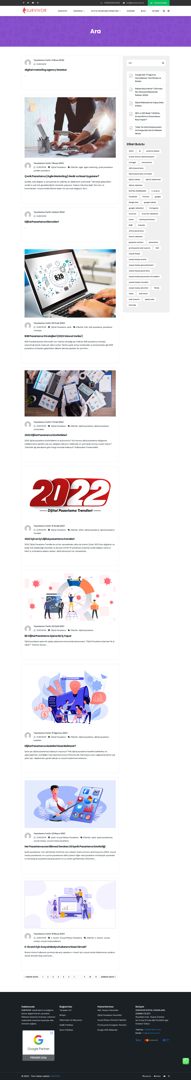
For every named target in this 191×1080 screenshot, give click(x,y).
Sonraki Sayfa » (108, 977)
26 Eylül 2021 (57, 626)
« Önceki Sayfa (31, 977)
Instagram (153, 208)
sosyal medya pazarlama (58, 841)
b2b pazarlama (95, 327)
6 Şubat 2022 (58, 212)
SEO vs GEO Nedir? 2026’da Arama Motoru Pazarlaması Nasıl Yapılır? (147, 116)
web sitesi (143, 294)
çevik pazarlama (105, 167)
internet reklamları (150, 214)
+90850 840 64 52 (152, 1030)
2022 (81, 530)
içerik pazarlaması (104, 837)
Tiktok (156, 288)
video (131, 294)
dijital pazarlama (86, 426)
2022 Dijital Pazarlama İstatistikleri (46, 435)
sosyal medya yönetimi (138, 288)
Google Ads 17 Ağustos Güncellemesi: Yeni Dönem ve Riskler (148, 78)
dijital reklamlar (136, 185)
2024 (131, 151)
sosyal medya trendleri (139, 282)
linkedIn (141, 225)
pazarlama (45, 170)
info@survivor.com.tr (151, 1033)
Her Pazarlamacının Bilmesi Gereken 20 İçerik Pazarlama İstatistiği (65, 846)
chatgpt (132, 162)
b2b (86, 327)
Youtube (132, 305)
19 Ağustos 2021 (59, 733)
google (158, 197)
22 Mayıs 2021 (58, 833)
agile (81, 167)
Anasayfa (62, 11)
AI (140, 151)
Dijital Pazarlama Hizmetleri (104, 11)
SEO (157, 248)
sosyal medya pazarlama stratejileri (144, 276)
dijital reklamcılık (153, 179)
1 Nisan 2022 (57, 163)
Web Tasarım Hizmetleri (107, 1010)
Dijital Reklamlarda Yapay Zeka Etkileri (149, 104)
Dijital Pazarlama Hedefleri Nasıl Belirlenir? (50, 746)
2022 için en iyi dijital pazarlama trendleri (49, 539)
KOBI (131, 225)
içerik (69, 327)
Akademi (131, 11)
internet (132, 214)
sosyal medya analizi (137, 259)
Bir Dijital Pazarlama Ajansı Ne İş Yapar (48, 636)
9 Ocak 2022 (57, 422)
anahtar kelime (152, 151)
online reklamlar (136, 237)
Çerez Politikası (66, 1030)
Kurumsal (78, 11)
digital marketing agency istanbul (46, 70)
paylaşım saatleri (136, 242)
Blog (143, 11)
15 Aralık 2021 (58, 526)
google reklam (150, 202)
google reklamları (136, 208)
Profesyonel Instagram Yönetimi (111, 1025)
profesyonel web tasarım (139, 248)
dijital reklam (134, 179)
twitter (28, 3)
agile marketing (90, 167)
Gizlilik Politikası (66, 1025)
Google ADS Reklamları (107, 1030)
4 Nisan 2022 (57, 60)
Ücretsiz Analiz (160, 3)
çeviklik (37, 170)
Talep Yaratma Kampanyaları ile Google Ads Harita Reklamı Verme (148, 130)
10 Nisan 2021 (58, 934)
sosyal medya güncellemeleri (141, 265)
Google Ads (133, 202)
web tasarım (134, 299)
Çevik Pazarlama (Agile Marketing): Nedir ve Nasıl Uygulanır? (62, 176)
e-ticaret (55, 938)
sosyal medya (40, 841)
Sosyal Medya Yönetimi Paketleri (111, 1020)
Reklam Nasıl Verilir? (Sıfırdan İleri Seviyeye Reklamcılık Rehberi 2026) (149, 92)
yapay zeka (149, 299)
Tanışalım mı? (66, 1010)
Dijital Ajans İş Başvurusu (71, 1020)
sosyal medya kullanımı (51, 941)
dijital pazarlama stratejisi (140, 174)
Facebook (133, 197)
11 (96, 977)
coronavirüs (146, 162)
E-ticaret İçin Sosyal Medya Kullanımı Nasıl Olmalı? (55, 947)
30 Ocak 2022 (58, 323)
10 (90, 977)
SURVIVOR (41, 64)
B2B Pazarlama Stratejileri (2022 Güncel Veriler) (54, 336)
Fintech (145, 197)
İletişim (155, 11)
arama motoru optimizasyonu (141, 157)
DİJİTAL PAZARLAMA (137, 191)
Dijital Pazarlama (58, 167)
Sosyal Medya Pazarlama (67, 837)
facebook (23, 3)
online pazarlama (136, 231)
